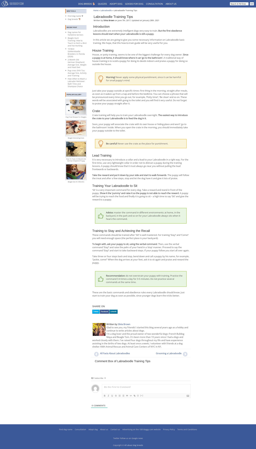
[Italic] (108, 395)
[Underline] (112, 395)
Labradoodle (106, 10)
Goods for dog (134, 3)
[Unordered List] (123, 395)
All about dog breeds (133, 445)
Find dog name (65, 429)
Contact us (115, 429)
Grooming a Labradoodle (169, 353)
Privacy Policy (169, 429)
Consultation (154, 3)
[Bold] (105, 395)
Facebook (104, 311)
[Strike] (116, 395)
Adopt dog (116, 3)
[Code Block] (131, 395)
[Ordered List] (119, 395)
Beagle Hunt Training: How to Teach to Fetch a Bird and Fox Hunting (77, 42)
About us (171, 3)
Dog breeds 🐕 (86, 3)
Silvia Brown (124, 324)
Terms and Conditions (187, 429)
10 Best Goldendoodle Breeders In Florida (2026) (76, 53)
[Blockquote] (127, 395)
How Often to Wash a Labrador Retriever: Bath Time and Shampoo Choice (77, 82)
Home (96, 10)
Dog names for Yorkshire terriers (75, 33)
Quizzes (102, 3)
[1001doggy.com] (12, 4)
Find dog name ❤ (75, 16)
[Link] (134, 395)
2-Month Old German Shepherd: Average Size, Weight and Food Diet (77, 63)
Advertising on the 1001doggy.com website (141, 429)
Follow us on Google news (131, 438)
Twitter (96, 311)
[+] (141, 395)
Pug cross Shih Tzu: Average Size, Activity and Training (77, 73)
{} (138, 395)
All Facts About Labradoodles (115, 353)
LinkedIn (113, 311)
